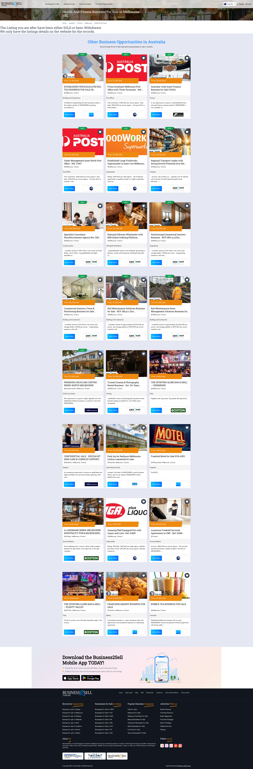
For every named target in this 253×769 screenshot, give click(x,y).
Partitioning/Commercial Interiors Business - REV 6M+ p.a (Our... (168, 236)
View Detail (69, 115)
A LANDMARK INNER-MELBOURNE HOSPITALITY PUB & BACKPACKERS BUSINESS (82, 532)
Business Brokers (85, 4)
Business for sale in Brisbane (71, 716)
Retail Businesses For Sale (136, 726)
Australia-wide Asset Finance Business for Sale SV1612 (166, 88)
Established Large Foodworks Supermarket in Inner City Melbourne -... (126, 162)
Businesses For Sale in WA (104, 723)
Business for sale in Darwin (71, 729)
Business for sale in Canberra (72, 726)
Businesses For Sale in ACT (104, 726)
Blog (136, 693)
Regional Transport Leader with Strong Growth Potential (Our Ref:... (168, 162)
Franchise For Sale (134, 729)
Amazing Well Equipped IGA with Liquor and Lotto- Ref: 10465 (124, 532)
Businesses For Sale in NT (103, 729)
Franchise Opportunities (104, 4)
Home (121, 693)
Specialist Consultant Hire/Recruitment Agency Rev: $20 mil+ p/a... (81, 236)
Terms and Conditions (171, 693)
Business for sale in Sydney (71, 709)
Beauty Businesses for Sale (136, 719)
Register (241, 4)
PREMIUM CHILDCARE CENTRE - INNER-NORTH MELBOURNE (81, 384)
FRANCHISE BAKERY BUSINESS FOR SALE (126, 605)
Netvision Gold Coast (184, 766)
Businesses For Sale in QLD (104, 716)
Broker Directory (165, 709)
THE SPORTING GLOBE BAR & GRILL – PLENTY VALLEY (82, 605)
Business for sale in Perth (70, 723)
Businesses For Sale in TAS (104, 733)
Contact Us (159, 693)
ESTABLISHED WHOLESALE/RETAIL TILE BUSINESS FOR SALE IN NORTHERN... (82, 88)
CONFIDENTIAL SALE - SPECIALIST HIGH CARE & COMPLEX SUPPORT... (82, 458)
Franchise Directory (166, 713)
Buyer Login (129, 693)
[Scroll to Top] (248, 765)
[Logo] (11, 4)
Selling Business (69, 4)
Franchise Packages (166, 719)
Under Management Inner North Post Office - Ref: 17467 (82, 162)
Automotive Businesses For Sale (138, 723)
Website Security (165, 726)
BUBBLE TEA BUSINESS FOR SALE (168, 604)
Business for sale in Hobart (71, 733)
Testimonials (149, 693)
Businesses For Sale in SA (103, 719)
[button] (229, 4)
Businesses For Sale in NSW (104, 709)
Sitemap (163, 729)
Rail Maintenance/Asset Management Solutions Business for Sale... (169, 310)
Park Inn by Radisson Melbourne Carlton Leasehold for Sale (123, 458)
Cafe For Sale (132, 709)
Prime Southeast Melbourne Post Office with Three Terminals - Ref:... (125, 88)
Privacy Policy (185, 693)
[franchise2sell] (117, 756)
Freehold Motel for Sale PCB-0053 (168, 456)
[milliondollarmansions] (95, 756)
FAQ (142, 693)
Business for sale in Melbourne (72, 713)
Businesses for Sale (52, 4)
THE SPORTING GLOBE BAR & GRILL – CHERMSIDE (169, 384)
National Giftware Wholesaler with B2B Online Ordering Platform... (125, 236)
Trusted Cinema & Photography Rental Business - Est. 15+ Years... (124, 384)
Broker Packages (165, 723)
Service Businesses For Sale (137, 733)
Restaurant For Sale (134, 713)
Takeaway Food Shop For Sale (138, 716)
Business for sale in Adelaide (72, 719)
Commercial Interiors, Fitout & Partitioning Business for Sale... (79, 310)
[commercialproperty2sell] (72, 756)
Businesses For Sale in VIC (104, 713)
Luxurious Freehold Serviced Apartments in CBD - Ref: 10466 (166, 532)
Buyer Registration (166, 716)
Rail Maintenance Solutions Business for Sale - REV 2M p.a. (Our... (126, 310)
